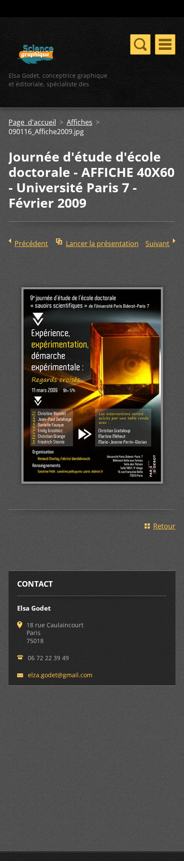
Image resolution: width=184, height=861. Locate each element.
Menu (165, 44)
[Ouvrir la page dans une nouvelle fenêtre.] (92, 489)
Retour (164, 526)
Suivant (157, 243)
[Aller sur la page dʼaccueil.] (35, 55)
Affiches (79, 122)
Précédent (31, 243)
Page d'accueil (32, 122)
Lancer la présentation (102, 243)
